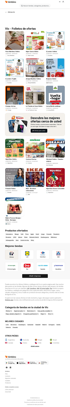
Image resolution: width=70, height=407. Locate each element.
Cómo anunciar (9, 389)
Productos (8, 383)
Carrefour (33, 288)
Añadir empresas (35, 276)
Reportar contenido (10, 378)
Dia (51, 288)
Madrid (44, 324)
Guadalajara (22, 324)
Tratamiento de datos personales (35, 404)
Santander (30, 324)
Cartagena (51, 324)
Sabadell (37, 324)
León (7, 324)
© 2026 (35, 398)
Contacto (7, 376)
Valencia (8, 327)
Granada (15, 327)
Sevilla (58, 324)
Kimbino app (9, 300)
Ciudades (7, 380)
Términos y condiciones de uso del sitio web (35, 402)
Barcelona (13, 324)
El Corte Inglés (44, 288)
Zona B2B (8, 392)
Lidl (28, 288)
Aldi (38, 288)
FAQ (6, 374)
